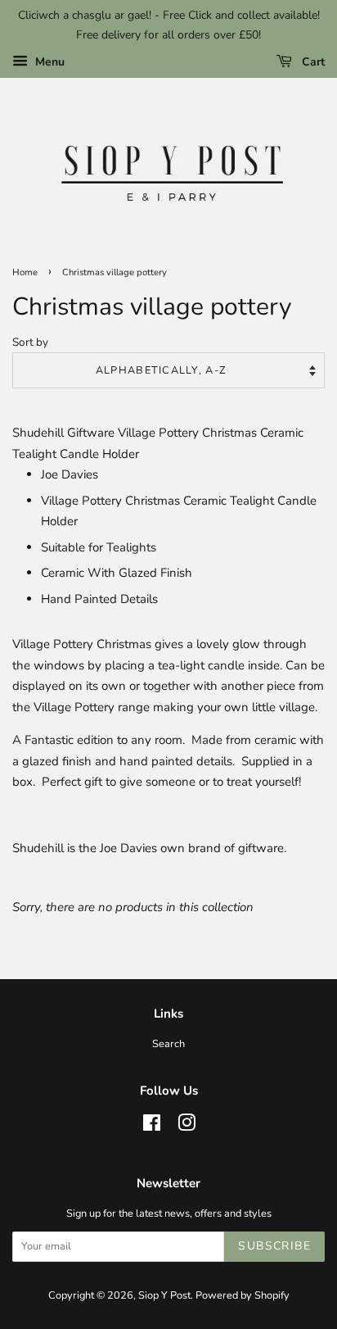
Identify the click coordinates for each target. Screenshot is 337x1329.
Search (168, 1043)
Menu (48, 62)
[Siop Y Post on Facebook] (151, 1126)
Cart (312, 62)
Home (25, 272)
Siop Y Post (164, 1295)
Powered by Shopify (242, 1295)
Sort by (30, 342)
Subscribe (274, 1246)
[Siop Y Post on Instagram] (186, 1126)
